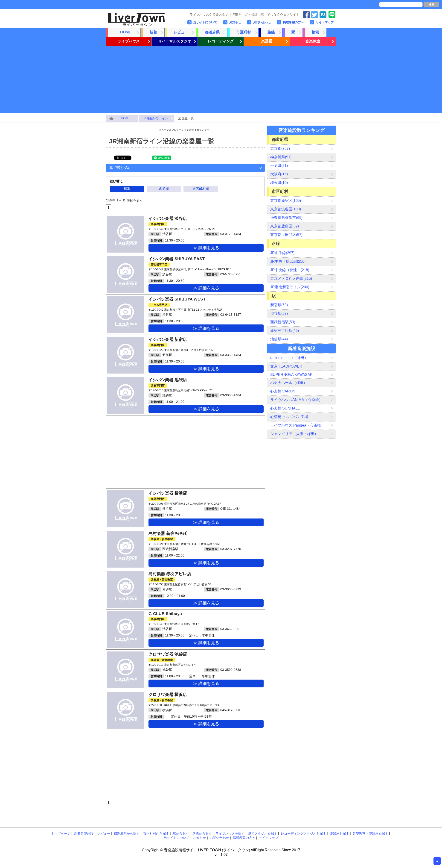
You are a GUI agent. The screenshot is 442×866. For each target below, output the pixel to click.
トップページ (60, 833)
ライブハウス (129, 41)
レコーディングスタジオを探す (303, 833)
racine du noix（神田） (289, 358)
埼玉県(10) (279, 183)
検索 (431, 4)
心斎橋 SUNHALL (285, 408)
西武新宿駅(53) (282, 322)
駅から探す (181, 833)
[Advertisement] (221, 80)
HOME (125, 32)
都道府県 (212, 32)
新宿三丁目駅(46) (284, 331)
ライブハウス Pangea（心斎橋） (297, 425)
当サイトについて (205, 22)
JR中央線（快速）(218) (289, 270)
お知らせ (235, 22)
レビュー (181, 32)
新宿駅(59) (279, 305)
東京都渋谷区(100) (285, 209)
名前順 (164, 189)
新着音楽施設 (83, 833)
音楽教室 (312, 41)
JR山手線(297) (282, 253)
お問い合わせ (262, 22)
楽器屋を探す (339, 833)
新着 (153, 32)
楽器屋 (266, 41)
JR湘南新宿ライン (155, 118)
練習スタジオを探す (262, 833)
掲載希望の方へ (293, 22)
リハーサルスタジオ (174, 41)
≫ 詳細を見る (206, 247)
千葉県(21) (279, 166)
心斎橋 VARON (282, 391)
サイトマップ (325, 22)
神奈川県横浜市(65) (286, 218)
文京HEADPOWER (286, 366)
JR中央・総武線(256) (287, 261)
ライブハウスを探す (229, 833)
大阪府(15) (279, 174)
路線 (271, 32)
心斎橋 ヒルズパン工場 (289, 417)
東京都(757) (280, 148)
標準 (127, 189)
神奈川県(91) (280, 157)
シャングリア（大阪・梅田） (294, 434)
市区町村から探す (156, 833)
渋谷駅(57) (279, 313)
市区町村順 (201, 189)
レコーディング (221, 41)
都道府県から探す (127, 833)
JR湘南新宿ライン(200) (289, 287)
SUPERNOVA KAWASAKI (292, 375)
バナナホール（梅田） (288, 383)
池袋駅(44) (279, 339)
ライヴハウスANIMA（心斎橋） (296, 400)
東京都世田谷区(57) (286, 235)
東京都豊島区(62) (284, 226)
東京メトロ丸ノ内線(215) (291, 278)
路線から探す (202, 833)
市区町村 (243, 32)
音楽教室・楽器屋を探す (370, 833)
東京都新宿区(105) (285, 201)
